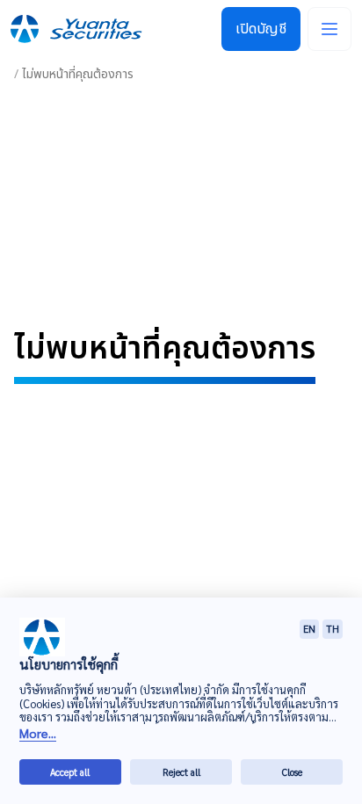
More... (37, 733)
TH (332, 628)
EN (309, 628)
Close (292, 772)
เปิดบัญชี (260, 29)
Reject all (181, 772)
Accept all (70, 772)
